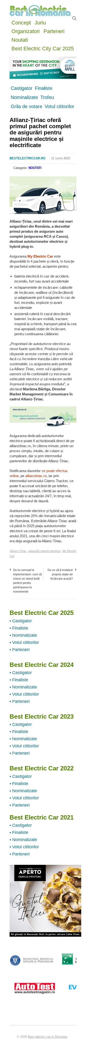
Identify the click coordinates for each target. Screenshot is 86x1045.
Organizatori (25, 30)
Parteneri (53, 30)
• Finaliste (19, 628)
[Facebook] (12, 181)
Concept (21, 22)
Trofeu (47, 97)
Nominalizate (24, 97)
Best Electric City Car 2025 (42, 48)
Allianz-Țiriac (18, 551)
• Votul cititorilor (24, 642)
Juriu (40, 22)
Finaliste (43, 88)
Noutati (19, 39)
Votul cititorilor (59, 106)
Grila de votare (26, 106)
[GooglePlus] (24, 181)
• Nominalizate (23, 635)
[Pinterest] (30, 181)
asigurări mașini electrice (44, 551)
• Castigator (21, 620)
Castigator (21, 88)
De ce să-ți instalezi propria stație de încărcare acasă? (60, 574)
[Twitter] (18, 181)
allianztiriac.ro (36, 476)
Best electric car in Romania (47, 1037)
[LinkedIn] (36, 181)
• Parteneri (20, 649)
